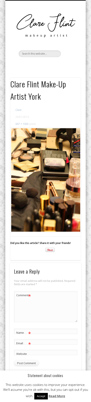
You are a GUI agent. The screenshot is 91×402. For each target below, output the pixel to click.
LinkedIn (53, 64)
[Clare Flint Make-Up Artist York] (45, 180)
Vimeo (44, 64)
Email (23, 344)
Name (23, 333)
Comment (23, 296)
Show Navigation (70, 56)
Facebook (36, 64)
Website (21, 354)
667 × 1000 (22, 124)
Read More (57, 396)
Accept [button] (41, 396)
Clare (18, 110)
